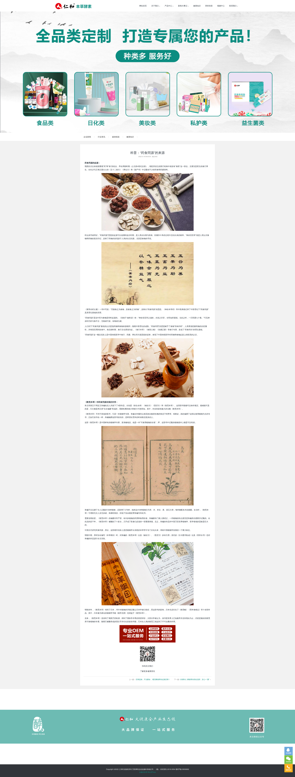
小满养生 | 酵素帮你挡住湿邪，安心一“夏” (194, 679)
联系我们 (233, 5)
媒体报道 (115, 136)
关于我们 (155, 5)
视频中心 (221, 5)
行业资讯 (101, 136)
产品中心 (169, 5)
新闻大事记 (183, 5)
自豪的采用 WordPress (147, 772)
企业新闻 (87, 136)
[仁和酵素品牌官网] (73, 5)
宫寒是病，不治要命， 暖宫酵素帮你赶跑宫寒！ (153, 679)
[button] (22, 72)
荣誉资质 (209, 5)
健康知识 (197, 5)
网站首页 (143, 5)
